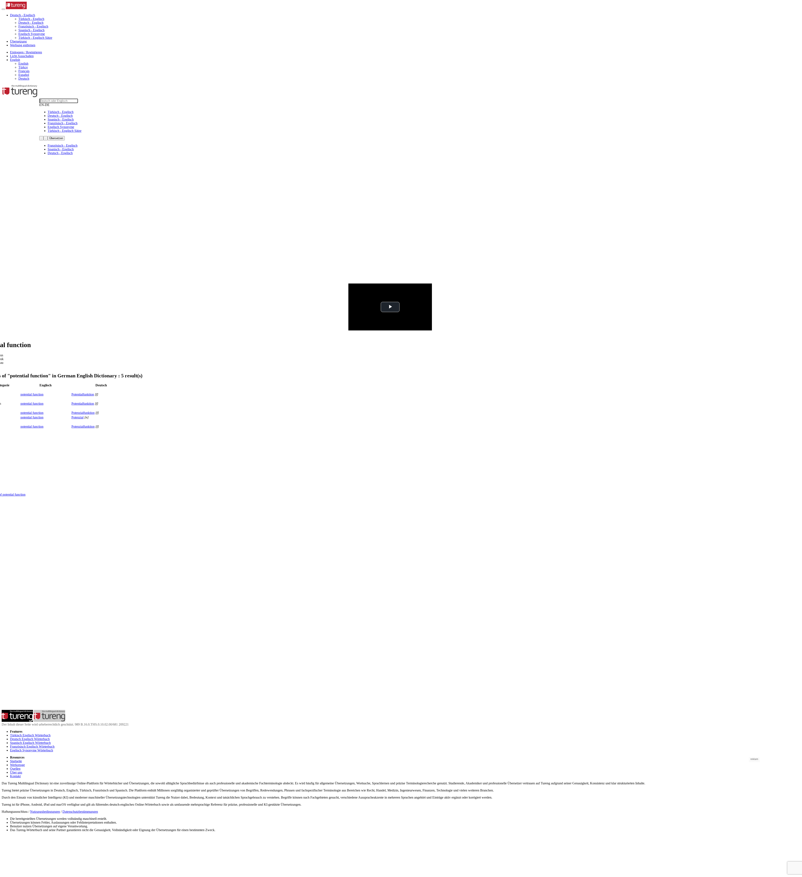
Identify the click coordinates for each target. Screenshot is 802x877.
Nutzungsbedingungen (45, 811)
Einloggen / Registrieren (26, 52)
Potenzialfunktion (83, 413)
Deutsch (23, 78)
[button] (22, 15)
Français (23, 71)
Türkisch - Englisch (31, 19)
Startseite (16, 761)
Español (23, 75)
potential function (31, 394)
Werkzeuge (17, 765)
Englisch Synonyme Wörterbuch (31, 750)
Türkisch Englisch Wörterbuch (30, 735)
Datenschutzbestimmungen (80, 811)
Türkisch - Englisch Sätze (35, 37)
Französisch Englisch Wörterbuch (32, 746)
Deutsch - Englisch (30, 22)
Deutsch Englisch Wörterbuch (30, 739)
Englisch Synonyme (31, 34)
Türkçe (23, 67)
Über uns (16, 772)
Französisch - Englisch (33, 26)
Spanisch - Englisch (31, 30)
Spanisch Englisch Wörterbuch (30, 743)
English (23, 63)
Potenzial (77, 417)
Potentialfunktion (82, 394)
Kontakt (15, 776)
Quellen (15, 768)
